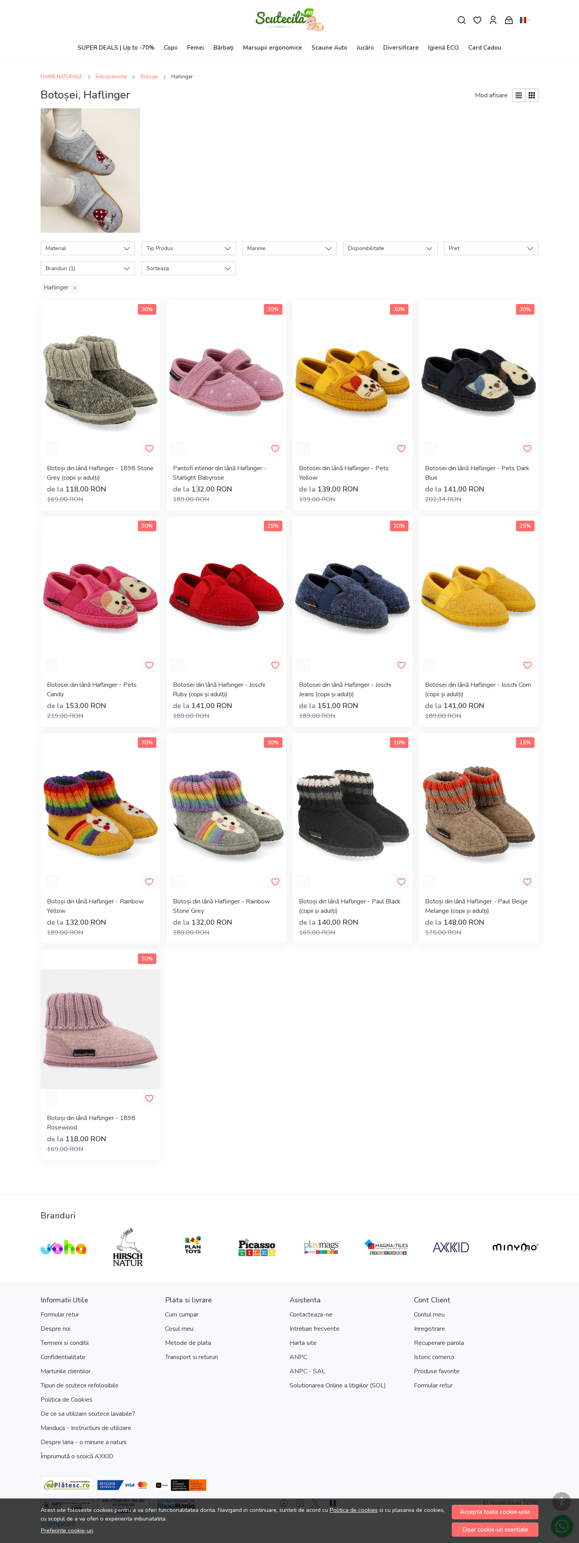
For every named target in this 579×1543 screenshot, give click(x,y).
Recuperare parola (439, 1343)
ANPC (298, 1357)
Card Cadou (484, 48)
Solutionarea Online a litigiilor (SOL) (338, 1385)
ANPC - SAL (307, 1371)
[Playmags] (322, 1262)
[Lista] (518, 95)
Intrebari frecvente (315, 1328)
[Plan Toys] (192, 1262)
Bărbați (223, 48)
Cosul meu (179, 1328)
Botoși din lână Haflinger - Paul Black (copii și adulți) (350, 906)
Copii (171, 48)
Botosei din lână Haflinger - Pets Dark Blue (477, 473)
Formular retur (60, 1314)
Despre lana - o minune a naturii (83, 1442)
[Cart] (509, 20)
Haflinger (56, 287)
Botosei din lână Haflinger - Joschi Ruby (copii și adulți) (219, 690)
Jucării (365, 48)
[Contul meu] (493, 20)
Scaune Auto (329, 48)
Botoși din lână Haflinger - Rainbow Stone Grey (221, 906)
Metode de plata (188, 1343)
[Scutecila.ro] (289, 20)
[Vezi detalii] (51, 448)
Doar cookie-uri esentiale (495, 1530)
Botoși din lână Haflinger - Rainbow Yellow (95, 906)
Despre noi (56, 1328)
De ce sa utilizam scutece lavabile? (88, 1413)
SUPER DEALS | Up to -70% (116, 48)
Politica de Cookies (67, 1399)
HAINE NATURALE (61, 76)
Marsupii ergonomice (272, 48)
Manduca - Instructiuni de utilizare (86, 1428)
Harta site (303, 1343)
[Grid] (531, 95)
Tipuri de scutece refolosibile (80, 1385)
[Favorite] (477, 20)
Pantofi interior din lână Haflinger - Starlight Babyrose (220, 473)
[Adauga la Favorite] (149, 448)
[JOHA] (63, 1262)
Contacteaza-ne (311, 1314)
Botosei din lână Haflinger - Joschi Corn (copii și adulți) (478, 690)
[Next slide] (526, 1247)
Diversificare (401, 48)
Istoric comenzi (434, 1357)
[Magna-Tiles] (386, 1262)
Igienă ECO (443, 48)
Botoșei (149, 76)
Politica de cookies (354, 1510)
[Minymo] (515, 1262)
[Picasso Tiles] (257, 1262)
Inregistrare (429, 1328)
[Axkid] (451, 1262)
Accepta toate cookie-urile (495, 1512)
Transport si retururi (191, 1357)
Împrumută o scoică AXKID (77, 1456)
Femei (195, 48)
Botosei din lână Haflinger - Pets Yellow (344, 473)
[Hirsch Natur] (128, 1262)
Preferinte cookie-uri (67, 1530)
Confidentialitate (63, 1357)
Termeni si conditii (65, 1343)
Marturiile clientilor (66, 1371)
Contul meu (429, 1314)
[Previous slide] (53, 1247)
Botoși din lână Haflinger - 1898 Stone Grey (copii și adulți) (100, 473)
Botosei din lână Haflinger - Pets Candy (92, 690)
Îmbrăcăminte (111, 76)
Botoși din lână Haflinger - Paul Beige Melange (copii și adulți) (476, 906)
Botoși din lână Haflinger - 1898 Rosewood (91, 1123)
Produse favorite (437, 1371)
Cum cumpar (182, 1314)
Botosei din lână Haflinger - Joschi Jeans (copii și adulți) (345, 690)
